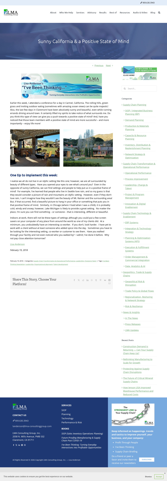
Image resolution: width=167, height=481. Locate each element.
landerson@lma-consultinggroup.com (32, 426)
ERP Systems (131, 222)
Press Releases (132, 324)
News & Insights (131, 312)
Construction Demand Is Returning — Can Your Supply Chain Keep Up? (138, 350)
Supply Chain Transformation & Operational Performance (54, 261)
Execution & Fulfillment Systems (137, 249)
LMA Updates (132, 330)
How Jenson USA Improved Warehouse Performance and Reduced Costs (138, 391)
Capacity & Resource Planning (135, 137)
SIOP (63, 410)
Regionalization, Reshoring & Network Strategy (139, 298)
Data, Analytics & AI (135, 266)
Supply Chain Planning (134, 104)
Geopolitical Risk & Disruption (135, 283)
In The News (131, 318)
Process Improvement (136, 179)
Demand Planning (134, 120)
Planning (66, 414)
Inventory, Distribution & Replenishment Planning (137, 146)
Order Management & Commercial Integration (137, 258)
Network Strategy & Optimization (135, 156)
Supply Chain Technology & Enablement (137, 215)
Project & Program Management (134, 196)
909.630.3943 (149, 2)
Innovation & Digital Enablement (135, 205)
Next (108, 65)
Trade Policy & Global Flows (139, 290)
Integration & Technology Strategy (138, 230)
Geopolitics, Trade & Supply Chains (137, 274)
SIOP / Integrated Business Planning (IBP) (139, 112)
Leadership (29, 264)
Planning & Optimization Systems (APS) (137, 239)
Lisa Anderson (17, 244)
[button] (159, 12)
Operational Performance (138, 173)
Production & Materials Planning (137, 128)
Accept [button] (159, 477)
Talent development (60, 264)
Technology (67, 418)
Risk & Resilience (134, 306)
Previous (99, 65)
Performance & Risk (71, 422)
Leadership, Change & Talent (86, 261)
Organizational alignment (43, 264)
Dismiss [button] (148, 477)
